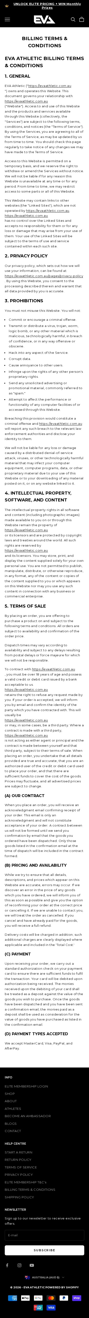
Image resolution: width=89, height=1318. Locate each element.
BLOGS (11, 1123)
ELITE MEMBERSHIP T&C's (25, 1182)
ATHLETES (13, 1108)
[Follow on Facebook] (7, 1265)
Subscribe (44, 1250)
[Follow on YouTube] (31, 1265)
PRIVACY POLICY (19, 1174)
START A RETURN (18, 1152)
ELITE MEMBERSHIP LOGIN (26, 1086)
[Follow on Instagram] (19, 1265)
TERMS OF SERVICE (21, 1167)
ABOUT (11, 1101)
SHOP (10, 1094)
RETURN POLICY (18, 1160)
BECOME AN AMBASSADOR (28, 1116)
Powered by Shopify (62, 1287)
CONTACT (13, 1131)
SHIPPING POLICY (19, 1197)
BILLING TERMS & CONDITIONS (30, 1189)
